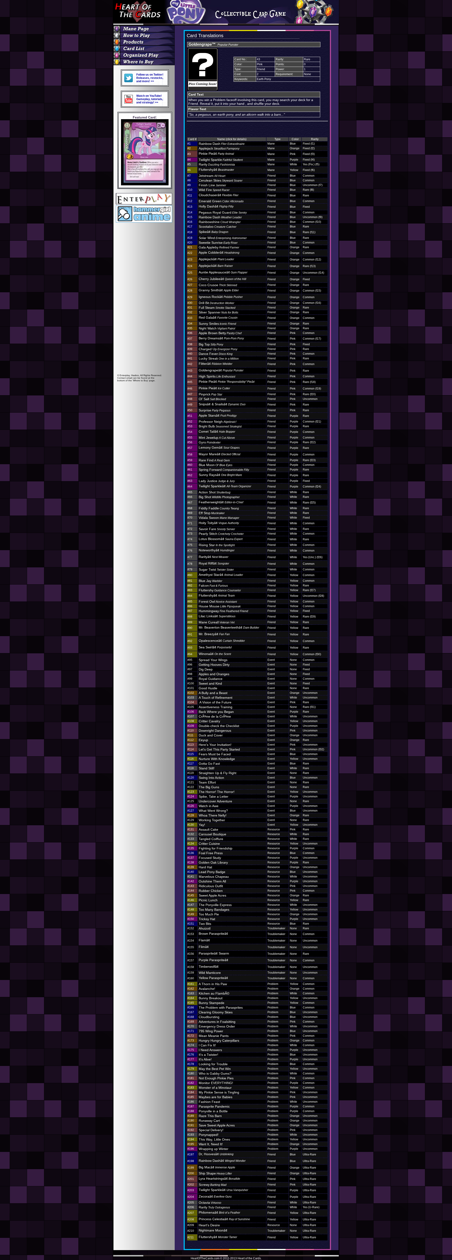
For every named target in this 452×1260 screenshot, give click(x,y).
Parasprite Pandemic (214, 1106)
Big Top (211, 344)
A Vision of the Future (215, 702)
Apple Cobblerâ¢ (219, 252)
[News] (144, 29)
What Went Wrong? (213, 811)
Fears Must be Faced (215, 754)
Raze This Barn (210, 1116)
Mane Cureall (216, 622)
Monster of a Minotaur (215, 1087)
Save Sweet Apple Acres (217, 1125)
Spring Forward (224, 469)
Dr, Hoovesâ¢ (216, 1154)
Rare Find (214, 460)
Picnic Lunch (208, 900)
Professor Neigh (217, 421)
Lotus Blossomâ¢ (220, 539)
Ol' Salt (212, 399)
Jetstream (212, 176)
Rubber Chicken (211, 891)
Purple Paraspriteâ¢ (213, 960)
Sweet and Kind (210, 683)
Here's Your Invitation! (215, 745)
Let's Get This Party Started (219, 749)
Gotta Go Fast (209, 763)
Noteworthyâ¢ (216, 550)
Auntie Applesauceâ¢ (223, 272)
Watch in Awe (208, 806)
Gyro (210, 442)
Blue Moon (215, 465)
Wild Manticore (210, 973)
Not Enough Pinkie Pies (216, 1078)
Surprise (214, 410)
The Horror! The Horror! (216, 792)
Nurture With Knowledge (217, 759)
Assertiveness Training (215, 707)
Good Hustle (208, 688)
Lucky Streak (219, 358)
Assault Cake (208, 829)
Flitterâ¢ (215, 364)
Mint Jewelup (217, 437)
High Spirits (217, 376)
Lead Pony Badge (212, 872)
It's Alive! (205, 1059)
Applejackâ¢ (216, 259)
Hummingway (223, 611)
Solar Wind (223, 238)
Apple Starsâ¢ (218, 415)
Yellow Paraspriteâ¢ (213, 978)
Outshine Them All (212, 881)
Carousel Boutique (212, 834)
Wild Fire (214, 190)
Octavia (210, 1202)
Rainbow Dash (222, 144)
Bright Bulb (220, 426)
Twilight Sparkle (221, 160)
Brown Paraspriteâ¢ (213, 933)
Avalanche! (207, 989)
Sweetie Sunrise (218, 242)
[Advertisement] (145, 302)
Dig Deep (206, 669)
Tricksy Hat (207, 919)
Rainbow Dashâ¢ (222, 1160)
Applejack (219, 148)
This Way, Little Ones (214, 1139)
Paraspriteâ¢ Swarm (214, 953)
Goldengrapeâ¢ (221, 370)
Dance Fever (216, 354)
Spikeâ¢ (213, 232)
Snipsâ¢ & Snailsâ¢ (222, 404)
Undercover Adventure (215, 801)
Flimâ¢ (204, 947)
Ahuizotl (204, 928)
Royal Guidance (210, 679)
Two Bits (205, 924)
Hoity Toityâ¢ (219, 523)
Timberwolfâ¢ (209, 966)
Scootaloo (217, 226)
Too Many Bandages (214, 909)
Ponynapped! (208, 1135)
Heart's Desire (209, 1225)
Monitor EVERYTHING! (216, 1083)
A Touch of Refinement (215, 697)
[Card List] (144, 48)
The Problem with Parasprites (221, 1007)
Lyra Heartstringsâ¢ (219, 1178)
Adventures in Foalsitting (217, 1022)
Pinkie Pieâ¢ (216, 153)
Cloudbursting (209, 1017)
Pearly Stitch (221, 534)
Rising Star (217, 545)
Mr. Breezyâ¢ (214, 634)
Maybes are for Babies (215, 1097)
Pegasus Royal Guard (223, 212)
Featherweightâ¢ (221, 502)
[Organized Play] (144, 55)
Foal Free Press (211, 853)
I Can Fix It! (207, 1045)
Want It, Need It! (211, 1144)
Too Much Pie (209, 914)
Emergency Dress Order (217, 1026)
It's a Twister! (208, 1055)
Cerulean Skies (220, 180)
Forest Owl (218, 601)
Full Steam (217, 307)
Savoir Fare (217, 529)
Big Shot (219, 497)
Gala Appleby (219, 247)
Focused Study (210, 858)
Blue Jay (210, 581)
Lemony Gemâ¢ (219, 447)
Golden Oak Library (213, 862)
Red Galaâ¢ (218, 317)
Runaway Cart (209, 1120)
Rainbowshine (220, 222)
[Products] (144, 42)
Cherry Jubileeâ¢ (222, 279)
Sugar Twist (216, 569)
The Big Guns (209, 787)
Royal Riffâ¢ (214, 563)
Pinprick (210, 394)
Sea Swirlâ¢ (215, 647)
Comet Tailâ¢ (217, 431)
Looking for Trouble (213, 1064)
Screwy (212, 1185)
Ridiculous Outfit (211, 886)
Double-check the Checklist (219, 726)
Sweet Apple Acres (212, 895)
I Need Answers (210, 1050)
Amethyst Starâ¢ (221, 575)
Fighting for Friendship (215, 848)
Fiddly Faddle (219, 508)
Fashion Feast (209, 1102)
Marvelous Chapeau (214, 876)
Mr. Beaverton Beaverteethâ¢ (229, 627)
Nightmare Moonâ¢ (213, 1230)
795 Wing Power (211, 1031)
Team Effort (207, 782)
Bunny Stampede (211, 1003)
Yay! (202, 825)
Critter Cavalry (209, 721)
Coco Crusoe (218, 285)
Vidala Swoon (219, 518)
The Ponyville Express (215, 905)
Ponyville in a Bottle (213, 1111)
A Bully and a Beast (213, 693)
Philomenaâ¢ (219, 1212)
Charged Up (218, 349)
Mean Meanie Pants (214, 1036)
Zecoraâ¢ (215, 1196)
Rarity (217, 164)
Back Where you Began (216, 712)
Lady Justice (217, 481)
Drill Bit (216, 303)
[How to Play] (144, 35)
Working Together (212, 820)
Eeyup (203, 740)
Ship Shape (215, 1173)
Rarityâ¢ (213, 557)
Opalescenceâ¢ (222, 640)
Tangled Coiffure (211, 839)
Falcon (213, 585)
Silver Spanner (218, 312)
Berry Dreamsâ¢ (221, 338)
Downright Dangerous (215, 730)
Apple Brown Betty (220, 333)
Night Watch (217, 328)
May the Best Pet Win (215, 1069)
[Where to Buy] (144, 62)
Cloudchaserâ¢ (218, 195)
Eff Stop (212, 513)
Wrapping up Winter (213, 1149)
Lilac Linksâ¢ (217, 616)
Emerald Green (221, 201)
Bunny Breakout (210, 998)
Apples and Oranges (214, 674)
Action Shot (214, 492)
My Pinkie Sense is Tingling (219, 1092)
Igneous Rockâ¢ (221, 297)
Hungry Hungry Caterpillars (219, 1040)
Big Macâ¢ (217, 1167)
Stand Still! (206, 768)
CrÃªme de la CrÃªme (215, 716)
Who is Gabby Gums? (215, 1073)
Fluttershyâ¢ (216, 169)
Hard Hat (205, 867)
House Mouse (220, 606)
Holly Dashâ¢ (216, 206)
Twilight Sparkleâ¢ (225, 486)
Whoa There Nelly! (212, 815)
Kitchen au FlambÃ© (214, 993)
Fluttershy (220, 590)
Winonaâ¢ (215, 654)
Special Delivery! (211, 1130)
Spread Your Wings (213, 660)
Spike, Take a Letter (213, 796)
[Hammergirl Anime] (144, 221)
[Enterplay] (144, 203)
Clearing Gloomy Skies (216, 1012)
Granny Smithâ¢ (219, 290)
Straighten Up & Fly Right (217, 773)
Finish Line (212, 185)
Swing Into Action (211, 778)
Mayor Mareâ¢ (219, 454)
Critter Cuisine (209, 843)
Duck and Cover (211, 735)
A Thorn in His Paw (213, 984)
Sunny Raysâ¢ (220, 475)
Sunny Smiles (217, 323)
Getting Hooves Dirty (214, 665)
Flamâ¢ (204, 940)
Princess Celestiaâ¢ (224, 1219)
